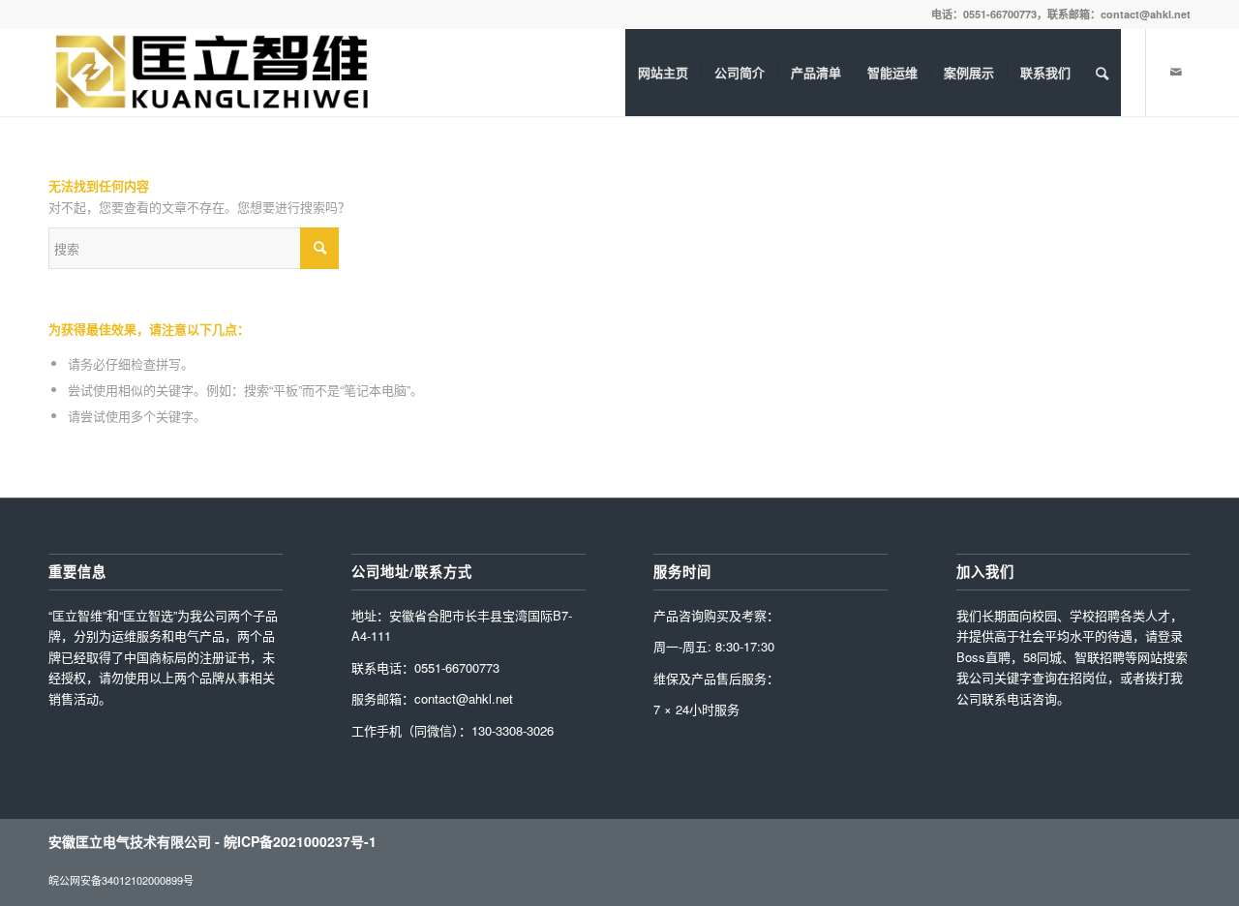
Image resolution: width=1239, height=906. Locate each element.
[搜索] (1102, 72)
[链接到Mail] (1176, 71)
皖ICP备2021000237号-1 (300, 841)
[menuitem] (663, 72)
